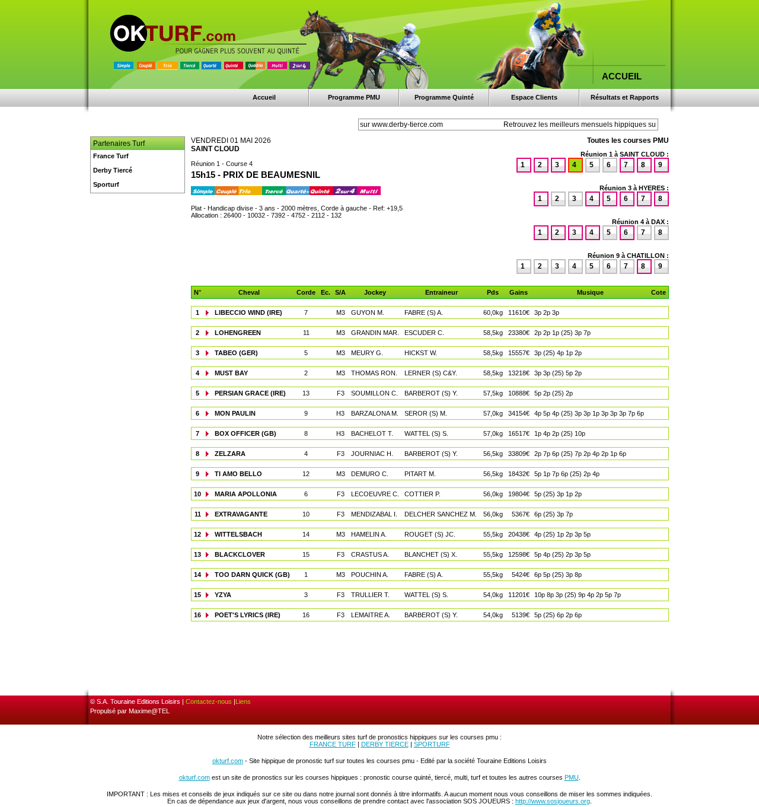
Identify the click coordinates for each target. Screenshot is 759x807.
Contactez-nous (209, 701)
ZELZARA (230, 453)
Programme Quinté (444, 97)
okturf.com (227, 760)
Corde (305, 292)
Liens (243, 701)
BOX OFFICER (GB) (245, 433)
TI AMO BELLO (238, 473)
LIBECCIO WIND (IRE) (248, 312)
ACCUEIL (622, 76)
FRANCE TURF (333, 744)
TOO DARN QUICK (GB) (252, 574)
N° (197, 292)
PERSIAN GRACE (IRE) (250, 393)
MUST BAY (231, 373)
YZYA (223, 594)
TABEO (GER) (236, 352)
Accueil (264, 97)
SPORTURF (432, 744)
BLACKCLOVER (240, 554)
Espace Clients (534, 97)
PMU (572, 777)
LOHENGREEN (238, 332)
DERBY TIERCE (385, 744)
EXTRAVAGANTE (241, 514)
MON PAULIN (235, 413)
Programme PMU (354, 97)
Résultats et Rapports (625, 97)
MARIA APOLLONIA (246, 493)
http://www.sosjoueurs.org (552, 801)
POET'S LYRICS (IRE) (247, 614)
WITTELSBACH (238, 534)
